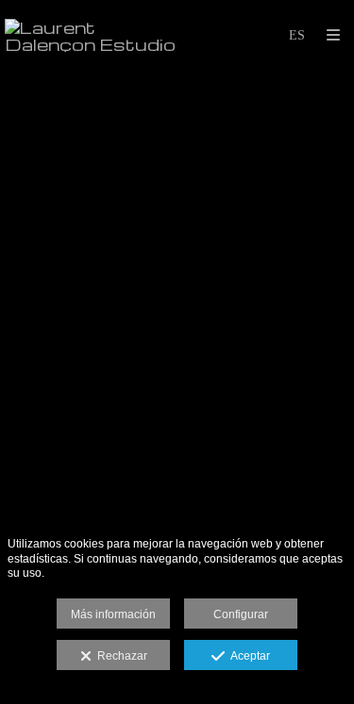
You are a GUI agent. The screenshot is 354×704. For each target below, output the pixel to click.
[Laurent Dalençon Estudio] (91, 35)
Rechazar (119, 656)
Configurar (240, 614)
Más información (113, 614)
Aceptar (247, 656)
